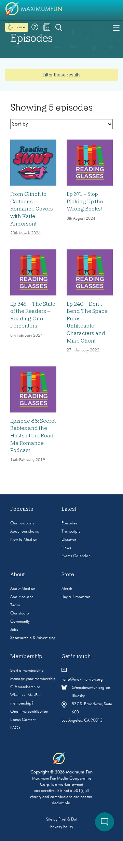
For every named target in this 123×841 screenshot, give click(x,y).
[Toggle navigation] (116, 27)
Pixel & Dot (67, 819)
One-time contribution (29, 712)
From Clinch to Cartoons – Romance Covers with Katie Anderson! (31, 209)
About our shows (24, 532)
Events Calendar (76, 556)
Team (15, 605)
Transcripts (71, 532)
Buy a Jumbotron (76, 597)
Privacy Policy (61, 827)
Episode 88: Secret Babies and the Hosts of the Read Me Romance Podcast (33, 435)
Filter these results (61, 74)
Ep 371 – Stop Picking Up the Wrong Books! (85, 201)
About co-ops (21, 597)
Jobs (14, 630)
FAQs (15, 728)
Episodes (69, 523)
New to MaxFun (23, 540)
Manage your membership (33, 679)
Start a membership (27, 671)
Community (20, 622)
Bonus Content (23, 720)
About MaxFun (22, 589)
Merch (67, 589)
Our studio (19, 613)
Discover (69, 540)
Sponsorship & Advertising (33, 638)
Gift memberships (25, 687)
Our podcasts (22, 523)
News (66, 548)
